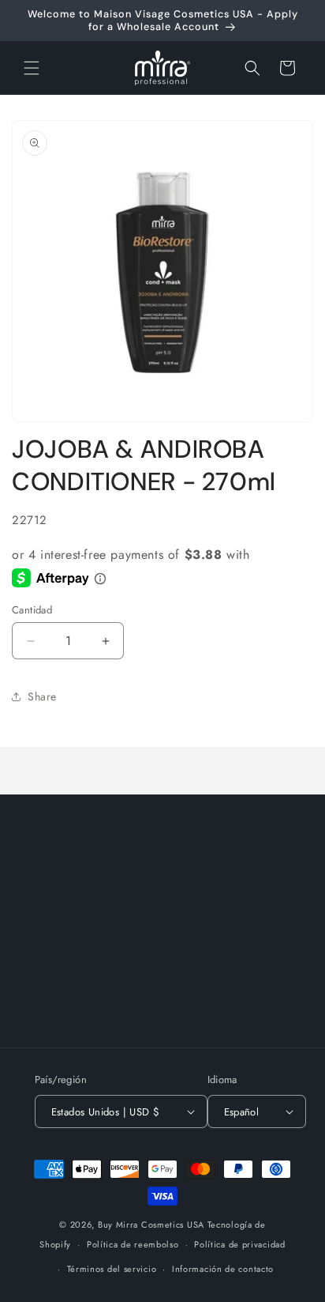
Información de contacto (223, 1268)
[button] (31, 68)
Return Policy (65, 934)
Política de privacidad (239, 1244)
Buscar (49, 898)
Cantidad (32, 609)
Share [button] (42, 696)
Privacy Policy (67, 969)
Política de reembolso (133, 1244)
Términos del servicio (112, 1268)
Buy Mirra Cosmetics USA (151, 1224)
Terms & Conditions (82, 1005)
